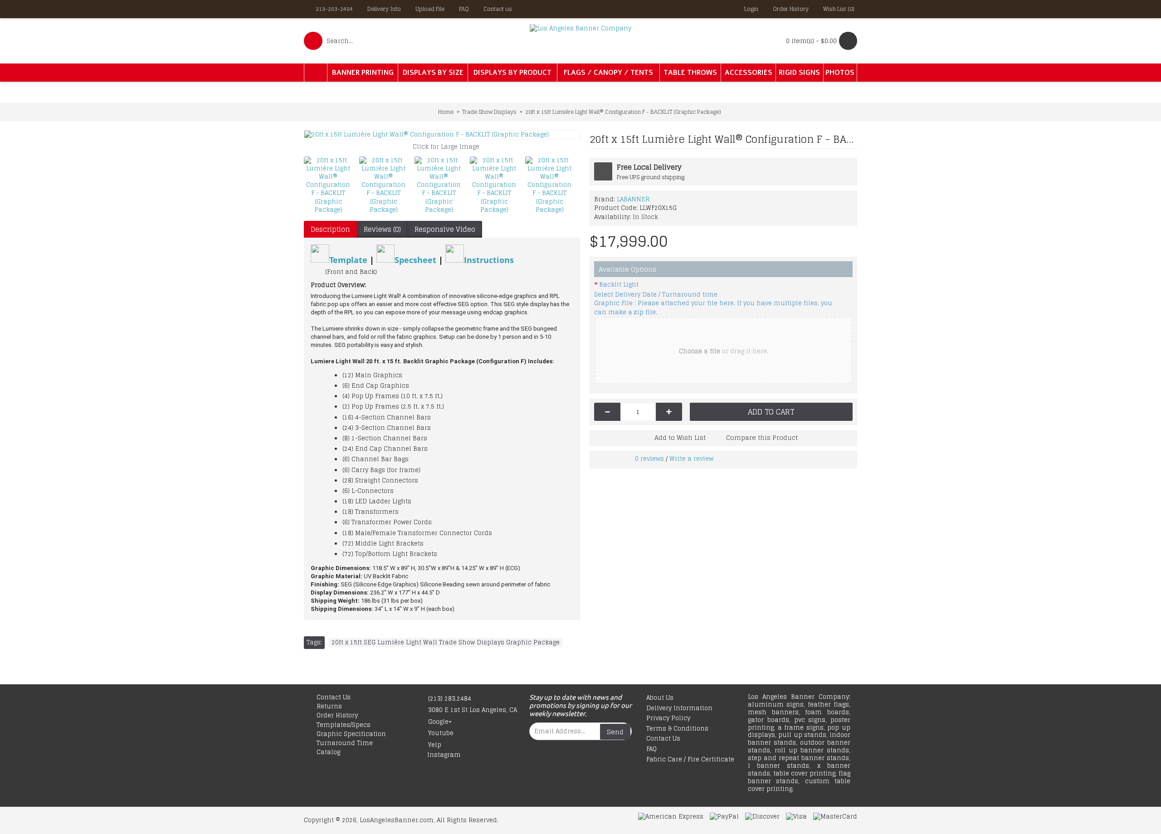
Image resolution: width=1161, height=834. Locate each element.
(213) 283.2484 (449, 698)
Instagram (444, 755)
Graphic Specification (351, 734)
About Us (659, 698)
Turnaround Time (345, 743)
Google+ (440, 722)
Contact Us (334, 697)
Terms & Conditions (677, 729)
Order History (337, 716)
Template (348, 259)
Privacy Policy (668, 718)
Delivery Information (679, 708)
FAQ (651, 749)
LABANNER (633, 199)
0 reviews (649, 459)
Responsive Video (445, 229)
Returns (329, 706)
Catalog (328, 752)
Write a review (691, 459)
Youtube (441, 733)
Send (615, 731)
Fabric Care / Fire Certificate (690, 760)
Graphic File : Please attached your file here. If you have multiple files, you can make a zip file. (713, 308)
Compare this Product (762, 437)
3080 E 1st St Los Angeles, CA (472, 710)
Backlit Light (619, 284)
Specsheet (417, 259)
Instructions (489, 259)
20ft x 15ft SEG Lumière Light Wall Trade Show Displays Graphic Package (446, 642)
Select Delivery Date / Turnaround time (655, 294)
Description (330, 229)
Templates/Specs (344, 725)
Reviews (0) (382, 229)
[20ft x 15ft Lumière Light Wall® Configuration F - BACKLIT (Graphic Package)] (442, 134)
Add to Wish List (680, 437)
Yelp (434, 745)
